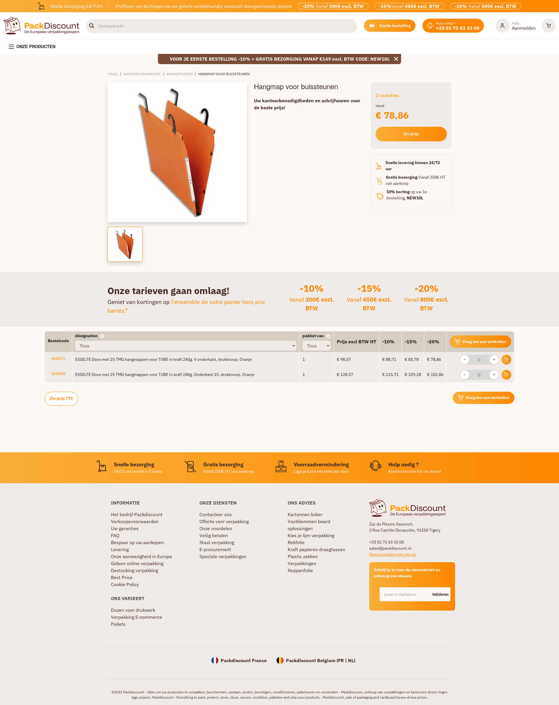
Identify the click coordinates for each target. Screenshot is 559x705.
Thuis (112, 74)
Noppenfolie (300, 570)
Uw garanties (125, 528)
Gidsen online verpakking (137, 563)
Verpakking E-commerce (136, 617)
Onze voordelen (215, 528)
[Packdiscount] (41, 25)
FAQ (115, 535)
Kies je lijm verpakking (311, 535)
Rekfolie (296, 542)
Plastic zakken (303, 556)
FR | (343, 660)
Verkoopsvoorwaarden (134, 521)
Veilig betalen (213, 535)
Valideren (440, 594)
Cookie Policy (125, 584)
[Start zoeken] (91, 26)
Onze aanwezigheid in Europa (141, 556)
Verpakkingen (302, 563)
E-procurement (215, 549)
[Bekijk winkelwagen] (549, 26)
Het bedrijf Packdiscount (136, 514)
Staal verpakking (216, 542)
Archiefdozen (179, 74)
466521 (58, 358)
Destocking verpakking (134, 570)
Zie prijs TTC (61, 398)
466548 (58, 373)
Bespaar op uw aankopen (137, 542)
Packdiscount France (244, 660)
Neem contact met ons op (392, 554)
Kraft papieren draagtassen (316, 549)
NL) (351, 660)
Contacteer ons (215, 514)
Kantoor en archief (142, 74)
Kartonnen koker (305, 514)
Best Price (121, 577)
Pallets (118, 624)
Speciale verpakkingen (222, 556)
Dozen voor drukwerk (133, 610)
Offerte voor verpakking (224, 521)
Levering (120, 549)
